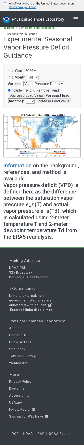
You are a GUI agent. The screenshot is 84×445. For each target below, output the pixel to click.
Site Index (17, 349)
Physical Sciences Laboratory (38, 19)
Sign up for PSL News (27, 416)
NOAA (28, 434)
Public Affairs (20, 342)
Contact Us (18, 335)
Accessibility (19, 395)
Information (18, 165)
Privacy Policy (20, 381)
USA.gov (16, 402)
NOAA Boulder (60, 434)
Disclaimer (17, 388)
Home (10, 27)
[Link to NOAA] (6, 19)
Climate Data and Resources (37, 27)
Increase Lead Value (53, 101)
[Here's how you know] (42, 5)
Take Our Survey (22, 356)
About (14, 328)
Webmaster (18, 363)
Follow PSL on (20, 409)
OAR (41, 434)
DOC (15, 434)
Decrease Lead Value (26, 95)
